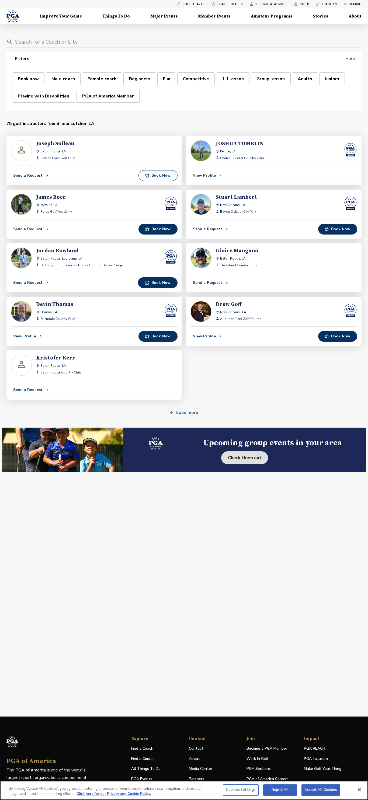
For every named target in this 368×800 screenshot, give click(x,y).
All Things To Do (146, 768)
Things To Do (116, 16)
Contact (196, 748)
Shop (301, 4)
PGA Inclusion (316, 758)
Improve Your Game (61, 16)
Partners (196, 778)
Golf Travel (193, 4)
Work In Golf (257, 758)
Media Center (200, 769)
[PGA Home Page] (12, 16)
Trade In (326, 4)
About (355, 16)
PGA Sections (259, 768)
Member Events (214, 16)
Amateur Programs (271, 16)
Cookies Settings (241, 789)
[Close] (359, 790)
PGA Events (141, 778)
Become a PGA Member (267, 748)
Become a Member (271, 4)
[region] (184, 790)
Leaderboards (230, 4)
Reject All (280, 789)
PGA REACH (314, 749)
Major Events (164, 16)
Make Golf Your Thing (322, 769)
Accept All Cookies (320, 789)
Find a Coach (142, 748)
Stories (320, 16)
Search (355, 4)
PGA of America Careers (268, 779)
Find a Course (143, 758)
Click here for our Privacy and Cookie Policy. (114, 794)
